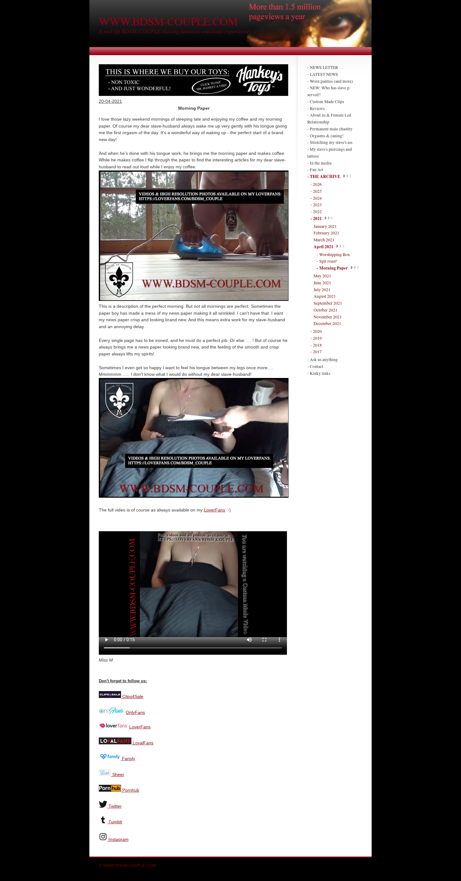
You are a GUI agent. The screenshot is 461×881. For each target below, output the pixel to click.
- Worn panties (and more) (330, 81)
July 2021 (322, 289)
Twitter (115, 806)
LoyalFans (142, 743)
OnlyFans (135, 712)
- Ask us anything (322, 359)
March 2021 (324, 240)
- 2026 (316, 184)
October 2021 (325, 310)
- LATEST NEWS (322, 74)
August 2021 (325, 296)
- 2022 (316, 211)
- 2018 (316, 345)
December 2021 (327, 323)
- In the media (319, 163)
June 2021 (322, 283)
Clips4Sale (132, 696)
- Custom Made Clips (325, 101)
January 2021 (325, 226)
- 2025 (316, 191)
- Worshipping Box (333, 254)
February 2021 (326, 233)
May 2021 (322, 276)
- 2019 (316, 338)
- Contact (315, 366)
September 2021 (328, 303)
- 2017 (316, 351)
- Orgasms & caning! (325, 136)
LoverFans (214, 510)
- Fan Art (315, 169)
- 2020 (316, 331)
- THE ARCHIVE (323, 176)
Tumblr (115, 822)
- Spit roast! (327, 261)
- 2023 (316, 204)
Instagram (119, 839)
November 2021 (328, 317)
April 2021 (323, 247)
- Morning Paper (332, 268)
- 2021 (316, 218)
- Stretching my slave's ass (329, 142)
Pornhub (130, 790)
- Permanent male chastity (329, 129)
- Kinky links (318, 373)
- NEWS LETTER (322, 67)
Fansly (128, 758)
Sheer (117, 774)
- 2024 (316, 198)
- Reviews (316, 108)
